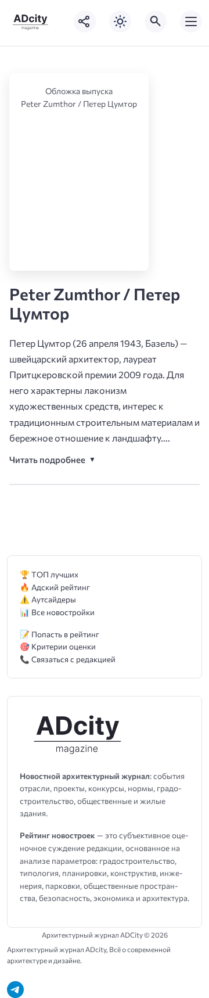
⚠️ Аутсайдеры (48, 599)
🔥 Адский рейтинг (55, 587)
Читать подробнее (47, 459)
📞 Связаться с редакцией (68, 659)
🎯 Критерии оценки (58, 646)
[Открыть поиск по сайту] (156, 21)
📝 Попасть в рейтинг (59, 634)
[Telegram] (15, 989)
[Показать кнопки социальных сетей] (85, 21)
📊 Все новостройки (57, 612)
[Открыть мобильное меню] (191, 21)
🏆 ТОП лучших (49, 574)
